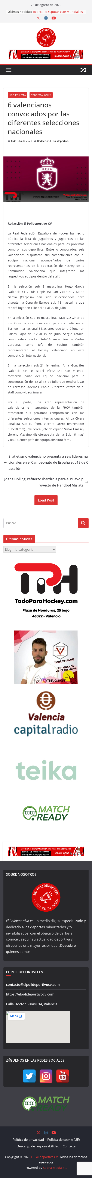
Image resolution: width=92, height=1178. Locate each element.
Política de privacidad (28, 1139)
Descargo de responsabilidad (38, 1146)
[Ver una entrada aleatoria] (83, 70)
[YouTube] (63, 1076)
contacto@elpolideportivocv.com (33, 984)
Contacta (69, 1146)
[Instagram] (46, 1076)
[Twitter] (29, 1076)
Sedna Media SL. (55, 1168)
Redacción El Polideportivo (52, 141)
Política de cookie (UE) (63, 1139)
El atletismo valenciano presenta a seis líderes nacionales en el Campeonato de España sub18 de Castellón (48, 462)
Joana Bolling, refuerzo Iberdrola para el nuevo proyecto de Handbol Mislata (43, 482)
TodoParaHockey (41, 94)
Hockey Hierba (17, 94)
